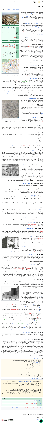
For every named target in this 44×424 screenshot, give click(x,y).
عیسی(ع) (30, 317)
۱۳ (38, 137)
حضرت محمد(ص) (15, 146)
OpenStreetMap (7, 72)
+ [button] (17, 60)
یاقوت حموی (26, 75)
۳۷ (22, 354)
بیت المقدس (35, 405)
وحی (28, 321)
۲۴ (26, 274)
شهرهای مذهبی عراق (27, 409)
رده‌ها (41, 407)
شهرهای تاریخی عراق (19, 409)
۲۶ (40, 302)
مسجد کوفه (25, 327)
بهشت (40, 301)
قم (36, 403)
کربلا (40, 47)
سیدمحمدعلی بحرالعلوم (26, 268)
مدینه (26, 23)
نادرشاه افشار (40, 238)
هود (39, 29)
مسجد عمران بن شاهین (8, 54)
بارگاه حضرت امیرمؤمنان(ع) (26, 146)
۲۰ (7, 180)
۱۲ (19, 122)
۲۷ (30, 305)
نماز (27, 328)
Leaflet (3, 72)
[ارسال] (41, 421)
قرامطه (33, 172)
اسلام (32, 13)
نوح (12, 304)
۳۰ (24, 314)
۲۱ (22, 225)
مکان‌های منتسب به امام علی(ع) (36, 409)
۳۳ (26, 322)
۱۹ (13, 154)
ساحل (21, 75)
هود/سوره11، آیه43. (37, 362)
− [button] (17, 62)
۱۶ (38, 141)
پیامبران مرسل (13, 312)
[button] (42, 2)
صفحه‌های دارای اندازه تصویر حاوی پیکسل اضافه (32, 407)
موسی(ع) (37, 317)
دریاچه (40, 94)
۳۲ (34, 320)
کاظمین (32, 401)
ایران (40, 403)
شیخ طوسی (38, 209)
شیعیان (22, 20)
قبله (29, 49)
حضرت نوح (35, 28)
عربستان (40, 400)
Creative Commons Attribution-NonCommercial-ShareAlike (26, 416)
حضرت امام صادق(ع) (19, 80)
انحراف (31, 49)
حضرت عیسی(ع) (25, 31)
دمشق (32, 405)
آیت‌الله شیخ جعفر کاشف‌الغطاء (37, 251)
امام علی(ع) (28, 16)
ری (32, 403)
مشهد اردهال (27, 403)
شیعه (15, 38)
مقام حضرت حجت (9, 45)
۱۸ (38, 143)
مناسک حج (36, 23)
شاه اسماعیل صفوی (22, 230)
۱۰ (39, 114)
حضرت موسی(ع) (38, 31)
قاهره (29, 405)
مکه (28, 23)
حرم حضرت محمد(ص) (14, 309)
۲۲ (12, 251)
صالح (9, 46)
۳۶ (11, 329)
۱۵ (38, 139)
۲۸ (39, 307)
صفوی (29, 175)
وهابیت (27, 246)
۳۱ (28, 318)
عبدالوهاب (33, 246)
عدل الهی (30, 313)
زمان (35, 94)
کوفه (42, 15)
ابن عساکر (39, 326)
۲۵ (37, 289)
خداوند (3, 283)
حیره (9, 75)
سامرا (29, 401)
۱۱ (27, 118)
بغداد (29, 46)
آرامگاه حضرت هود (13, 46)
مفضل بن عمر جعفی (24, 316)
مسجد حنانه (14, 54)
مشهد (35, 403)
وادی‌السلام (14, 48)
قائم (20, 313)
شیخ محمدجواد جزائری (17, 268)
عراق (9, 27)
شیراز (31, 403)
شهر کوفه (38, 52)
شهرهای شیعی (20, 407)
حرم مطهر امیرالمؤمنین (12, 44)
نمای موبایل (36, 419)
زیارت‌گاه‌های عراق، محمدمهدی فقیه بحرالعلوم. (26, 381)
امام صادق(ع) (35, 304)
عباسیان (36, 172)
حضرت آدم (39, 28)
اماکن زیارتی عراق (15, 407)
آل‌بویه (33, 175)
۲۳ (29, 261)
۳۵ (27, 324)
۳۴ (13, 323)
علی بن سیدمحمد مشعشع (32, 224)
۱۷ (37, 142)
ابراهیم (10, 304)
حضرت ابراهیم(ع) (36, 26)
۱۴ (37, 138)
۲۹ (39, 310)
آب (32, 72)
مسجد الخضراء (10, 55)
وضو (3, 328)
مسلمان (14, 37)
